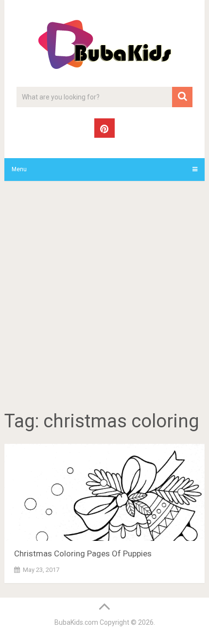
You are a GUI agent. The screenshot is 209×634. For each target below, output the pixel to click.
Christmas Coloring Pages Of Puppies (83, 553)
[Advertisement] (104, 297)
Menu (19, 169)
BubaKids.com (76, 622)
